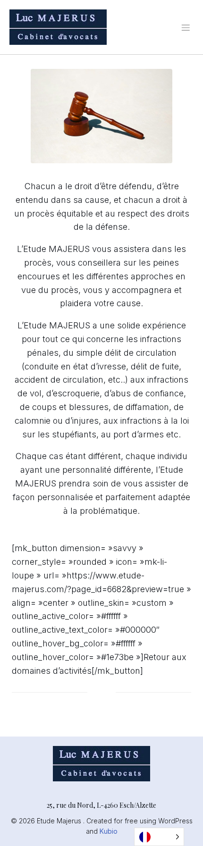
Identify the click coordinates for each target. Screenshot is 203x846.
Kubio (109, 831)
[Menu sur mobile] (186, 27)
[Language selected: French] (159, 837)
